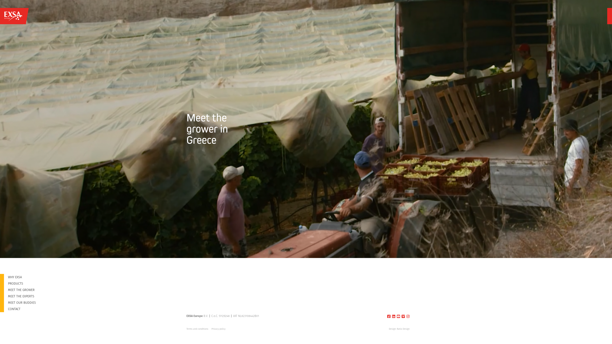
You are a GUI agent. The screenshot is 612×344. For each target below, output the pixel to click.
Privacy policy (218, 328)
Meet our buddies (22, 302)
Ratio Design (403, 328)
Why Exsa (15, 277)
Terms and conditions (197, 328)
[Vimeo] (403, 316)
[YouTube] (398, 316)
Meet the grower (21, 290)
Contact (14, 309)
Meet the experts (21, 296)
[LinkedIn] (393, 316)
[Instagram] (408, 316)
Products (15, 283)
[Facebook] (388, 316)
